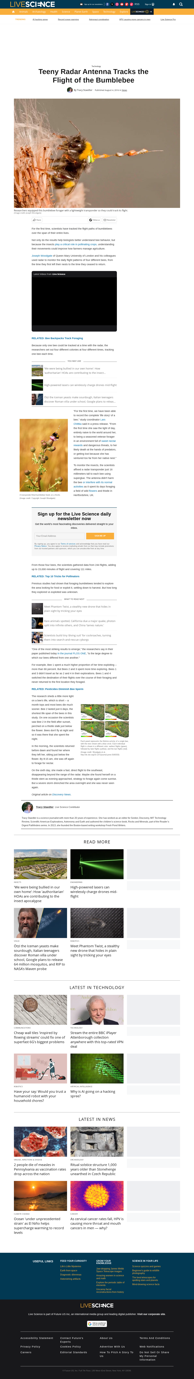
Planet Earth (81, 11)
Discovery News (61, 794)
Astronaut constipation (99, 19)
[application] (74, 301)
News (124, 90)
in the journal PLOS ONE (72, 653)
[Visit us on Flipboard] (126, 4)
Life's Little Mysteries (70, 1266)
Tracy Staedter (84, 90)
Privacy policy (30, 1346)
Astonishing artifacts (70, 1279)
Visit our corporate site (151, 1314)
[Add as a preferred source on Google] (97, 1324)
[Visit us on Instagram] (117, 4)
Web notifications (152, 1346)
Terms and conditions (155, 1338)
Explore (124, 11)
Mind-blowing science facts (145, 1284)
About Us (106, 1338)
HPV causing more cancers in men (134, 19)
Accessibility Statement (36, 1338)
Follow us (96, 220)
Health (53, 11)
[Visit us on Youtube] (122, 4)
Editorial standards (73, 1352)
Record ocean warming (68, 19)
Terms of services (68, 544)
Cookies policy (70, 1346)
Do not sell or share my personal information (154, 1356)
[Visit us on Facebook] (107, 4)
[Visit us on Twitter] (112, 4)
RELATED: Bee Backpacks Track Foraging (57, 338)
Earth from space (68, 1270)
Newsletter (111, 220)
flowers (93, 490)
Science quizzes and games (146, 1266)
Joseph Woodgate (42, 255)
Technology (109, 11)
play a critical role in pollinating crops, (76, 244)
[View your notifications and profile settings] (174, 4)
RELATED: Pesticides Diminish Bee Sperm (58, 689)
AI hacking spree (40, 19)
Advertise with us (112, 1346)
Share (38, 220)
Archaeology (39, 11)
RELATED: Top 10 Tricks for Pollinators (55, 576)
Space (95, 11)
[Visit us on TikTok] (131, 4)
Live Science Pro (168, 19)
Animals (23, 11)
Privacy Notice (41, 546)
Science (66, 11)
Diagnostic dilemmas (70, 1274)
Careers (26, 1352)
